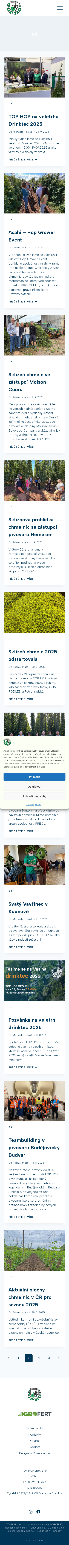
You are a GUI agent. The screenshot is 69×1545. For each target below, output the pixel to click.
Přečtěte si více (22, 159)
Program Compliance (34, 1453)
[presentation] (34, 77)
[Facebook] (38, 1511)
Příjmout (34, 776)
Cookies (30, 804)
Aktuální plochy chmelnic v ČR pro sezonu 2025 (29, 1297)
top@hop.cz (34, 1476)
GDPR (38, 804)
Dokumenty (34, 1428)
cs (10, 103)
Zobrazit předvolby (34, 796)
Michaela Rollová (22, 131)
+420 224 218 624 (35, 1482)
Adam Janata (20, 247)
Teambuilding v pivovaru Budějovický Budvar (34, 1147)
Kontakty (34, 1434)
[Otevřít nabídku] (60, 7)
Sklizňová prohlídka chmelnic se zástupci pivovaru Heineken (32, 526)
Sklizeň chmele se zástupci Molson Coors (29, 381)
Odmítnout (34, 786)
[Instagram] (30, 1511)
